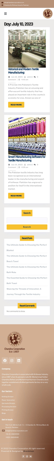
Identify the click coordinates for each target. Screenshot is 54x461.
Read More (17, 104)
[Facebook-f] (23, 456)
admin (29, 77)
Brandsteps (28, 451)
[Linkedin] (19, 360)
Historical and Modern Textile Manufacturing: (23, 71)
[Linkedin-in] (30, 456)
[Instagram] (12, 360)
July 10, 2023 (16, 77)
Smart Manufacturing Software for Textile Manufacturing (26, 159)
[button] (5, 13)
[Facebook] (5, 360)
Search (27, 213)
